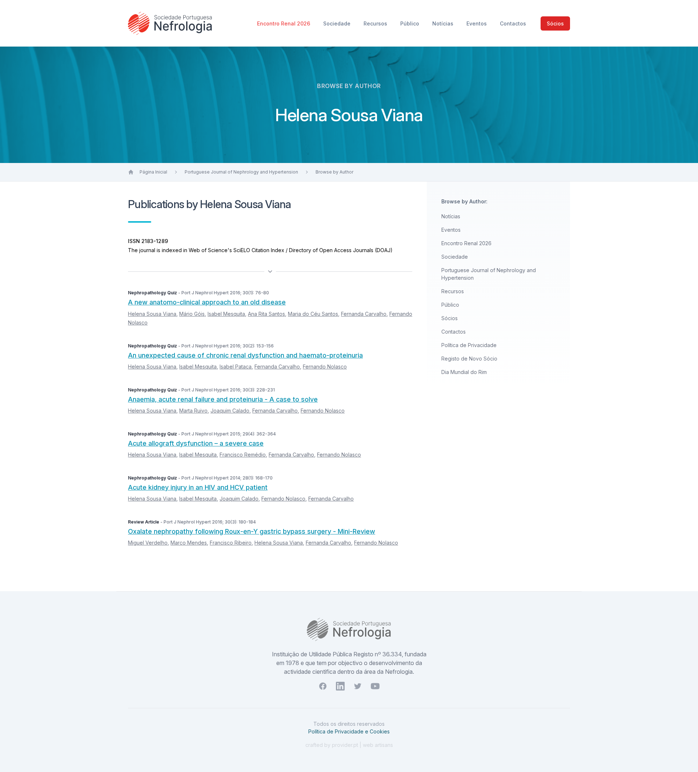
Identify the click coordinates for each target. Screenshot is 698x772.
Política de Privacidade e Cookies (349, 731)
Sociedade (337, 23)
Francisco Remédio (243, 454)
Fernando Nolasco (325, 366)
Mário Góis (192, 314)
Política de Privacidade (469, 345)
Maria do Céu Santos (313, 314)
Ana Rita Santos (266, 314)
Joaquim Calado (229, 410)
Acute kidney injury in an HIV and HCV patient (198, 487)
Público (410, 23)
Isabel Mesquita (226, 314)
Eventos (477, 23)
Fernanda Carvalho (363, 314)
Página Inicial (153, 172)
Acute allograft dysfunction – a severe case (196, 443)
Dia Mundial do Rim (464, 372)
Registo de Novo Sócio (469, 358)
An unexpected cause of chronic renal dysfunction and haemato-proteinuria (245, 355)
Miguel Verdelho (148, 543)
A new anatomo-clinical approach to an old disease (207, 302)
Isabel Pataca (236, 366)
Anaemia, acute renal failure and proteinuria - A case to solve (223, 399)
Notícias (443, 23)
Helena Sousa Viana (152, 314)
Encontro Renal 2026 (284, 23)
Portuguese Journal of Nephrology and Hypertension (241, 172)
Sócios (555, 23)
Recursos (376, 23)
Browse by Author (334, 172)
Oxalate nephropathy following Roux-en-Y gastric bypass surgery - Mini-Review (251, 531)
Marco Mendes (189, 543)
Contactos (513, 23)
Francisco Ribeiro (231, 543)
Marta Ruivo (193, 410)
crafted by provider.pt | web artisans (349, 745)
